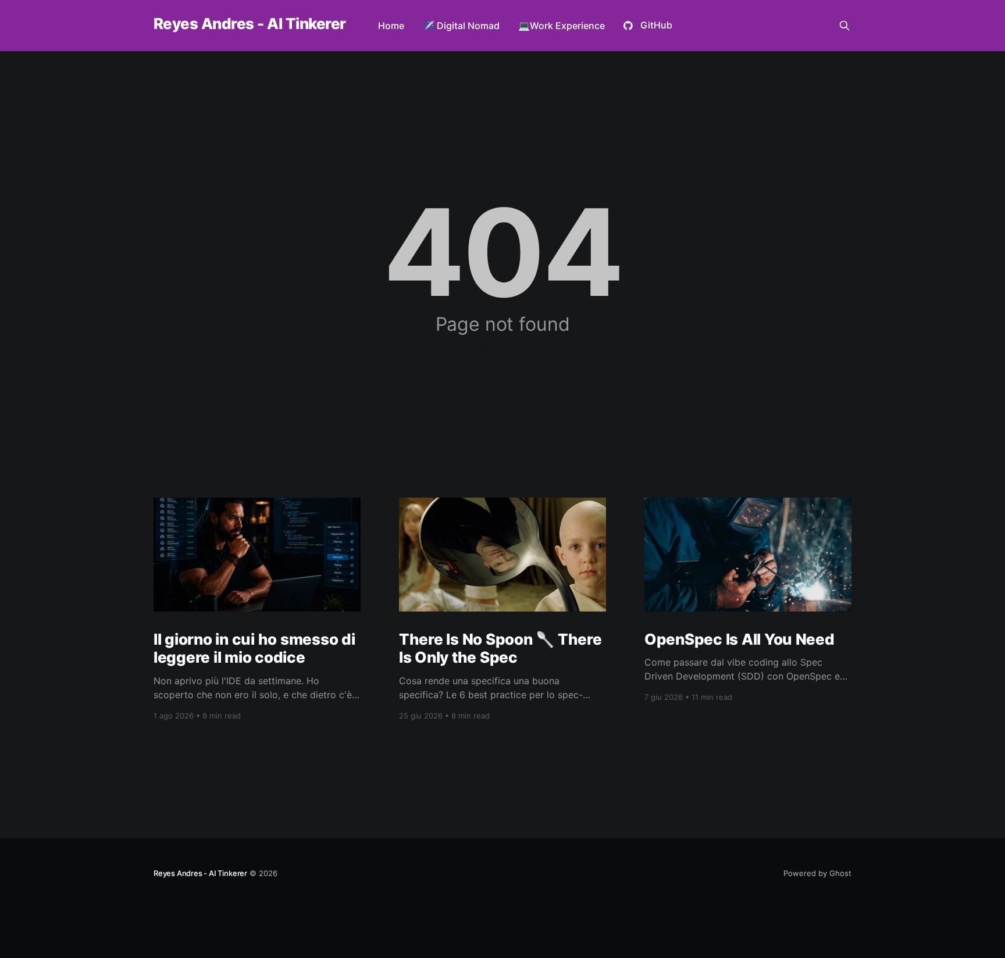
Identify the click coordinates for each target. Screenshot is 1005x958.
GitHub (656, 25)
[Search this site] (844, 25)
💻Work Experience (561, 25)
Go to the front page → (502, 346)
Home (391, 25)
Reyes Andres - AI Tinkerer (249, 24)
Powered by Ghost (817, 873)
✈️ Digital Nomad (461, 25)
